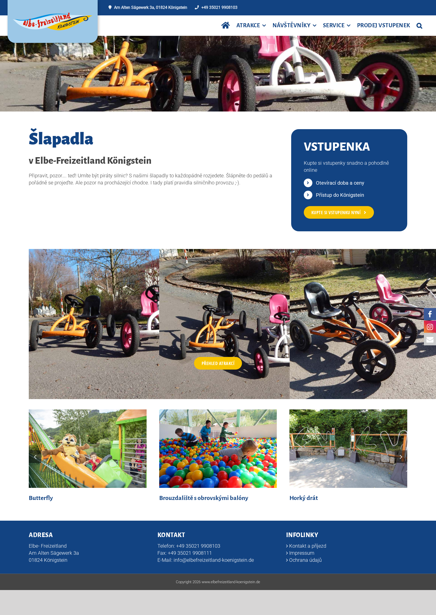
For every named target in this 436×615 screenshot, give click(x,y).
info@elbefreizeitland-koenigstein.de (214, 560)
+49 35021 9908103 (219, 7)
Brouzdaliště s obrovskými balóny (203, 498)
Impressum (301, 553)
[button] (419, 25)
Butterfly (41, 498)
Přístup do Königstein (340, 195)
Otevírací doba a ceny (340, 183)
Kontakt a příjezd (307, 546)
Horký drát (303, 498)
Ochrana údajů (305, 560)
